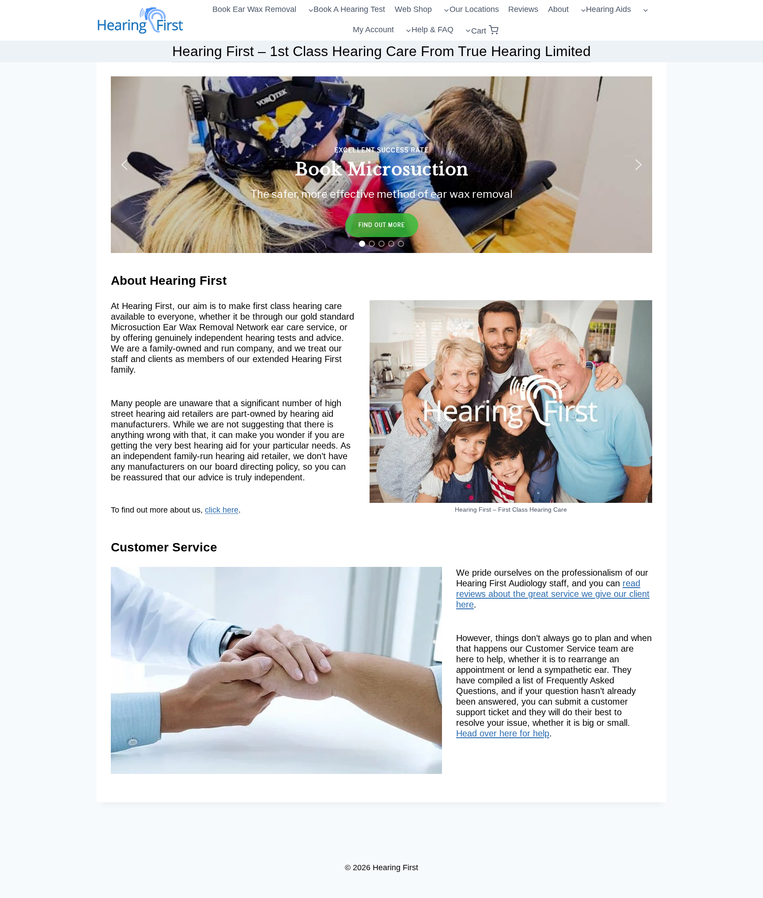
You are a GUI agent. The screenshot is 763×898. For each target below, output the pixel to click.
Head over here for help (502, 733)
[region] (381, 164)
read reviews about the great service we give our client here (553, 593)
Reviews (523, 9)
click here (221, 510)
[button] (381, 164)
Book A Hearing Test (349, 9)
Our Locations (474, 9)
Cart (478, 30)
